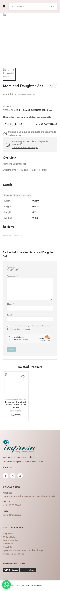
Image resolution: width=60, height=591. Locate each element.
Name (10, 304)
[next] (55, 86)
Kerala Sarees (9, 399)
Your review (12, 276)
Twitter (10, 124)
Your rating (12, 267)
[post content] (16, 384)
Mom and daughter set (33, 110)
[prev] (51, 86)
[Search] (52, 6)
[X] (13, 475)
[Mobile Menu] (4, 6)
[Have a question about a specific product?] (9, 144)
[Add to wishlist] (22, 377)
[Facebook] (5, 475)
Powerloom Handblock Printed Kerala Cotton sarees (15, 404)
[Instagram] (20, 475)
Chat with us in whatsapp (25, 147)
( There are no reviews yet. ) (26, 94)
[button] (6, 584)
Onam (49, 110)
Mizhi (17, 110)
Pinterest (21, 124)
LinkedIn (16, 124)
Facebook (5, 124)
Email (10, 314)
